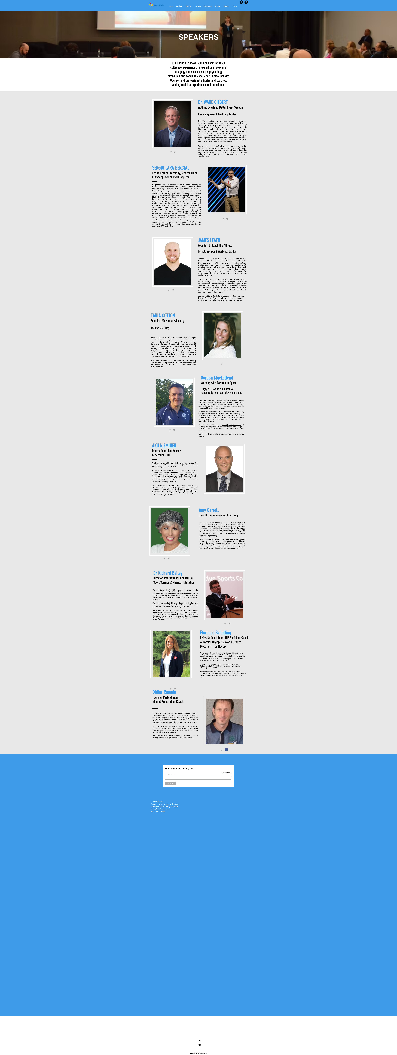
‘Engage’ (239, 427)
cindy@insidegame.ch (160, 809)
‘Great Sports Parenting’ (231, 425)
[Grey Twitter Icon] (174, 152)
